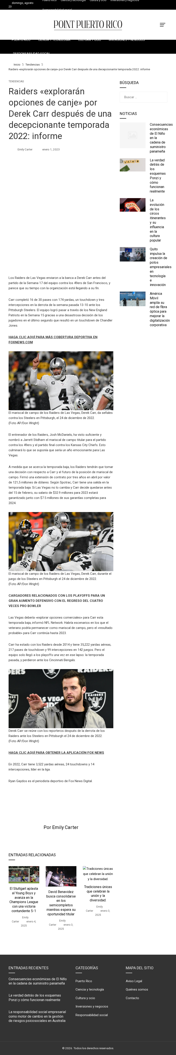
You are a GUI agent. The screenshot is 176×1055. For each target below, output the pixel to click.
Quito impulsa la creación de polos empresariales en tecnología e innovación (160, 267)
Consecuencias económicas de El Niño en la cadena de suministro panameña (38, 981)
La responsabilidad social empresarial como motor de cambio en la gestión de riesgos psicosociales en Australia (37, 1016)
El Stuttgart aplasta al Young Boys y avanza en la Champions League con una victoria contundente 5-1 (23, 900)
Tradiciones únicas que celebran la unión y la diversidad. (98, 893)
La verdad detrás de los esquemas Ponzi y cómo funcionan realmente (158, 176)
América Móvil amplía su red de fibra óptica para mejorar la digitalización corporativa (160, 309)
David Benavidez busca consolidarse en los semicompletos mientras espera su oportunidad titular (61, 903)
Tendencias (16, 81)
